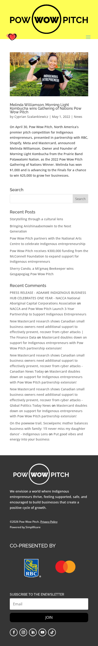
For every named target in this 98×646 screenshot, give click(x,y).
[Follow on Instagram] (23, 632)
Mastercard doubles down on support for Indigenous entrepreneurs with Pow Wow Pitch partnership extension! (48, 342)
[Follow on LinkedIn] (33, 632)
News (78, 116)
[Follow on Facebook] (14, 632)
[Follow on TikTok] (52, 632)
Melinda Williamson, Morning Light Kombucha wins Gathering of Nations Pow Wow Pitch (45, 108)
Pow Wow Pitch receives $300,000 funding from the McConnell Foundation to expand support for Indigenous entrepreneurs (49, 256)
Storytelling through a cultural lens (36, 219)
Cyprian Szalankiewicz (31, 116)
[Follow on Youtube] (42, 632)
